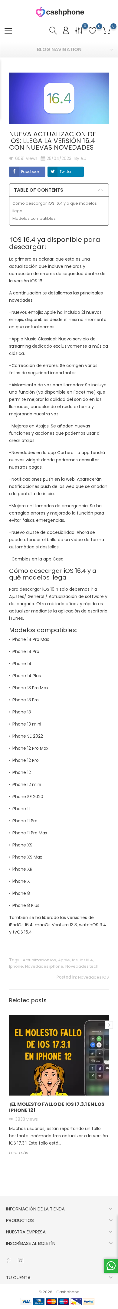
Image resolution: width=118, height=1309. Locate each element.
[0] (106, 31)
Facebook (30, 171)
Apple (64, 960)
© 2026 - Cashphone (59, 1292)
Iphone (16, 966)
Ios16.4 (86, 960)
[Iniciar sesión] (66, 30)
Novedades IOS (93, 977)
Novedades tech (81, 966)
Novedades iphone (44, 966)
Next (109, 1025)
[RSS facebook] (8, 1257)
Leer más (18, 1153)
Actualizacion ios (39, 960)
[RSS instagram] (20, 1257)
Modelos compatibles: (34, 218)
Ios (75, 960)
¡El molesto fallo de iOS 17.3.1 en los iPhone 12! (56, 1107)
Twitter (65, 171)
